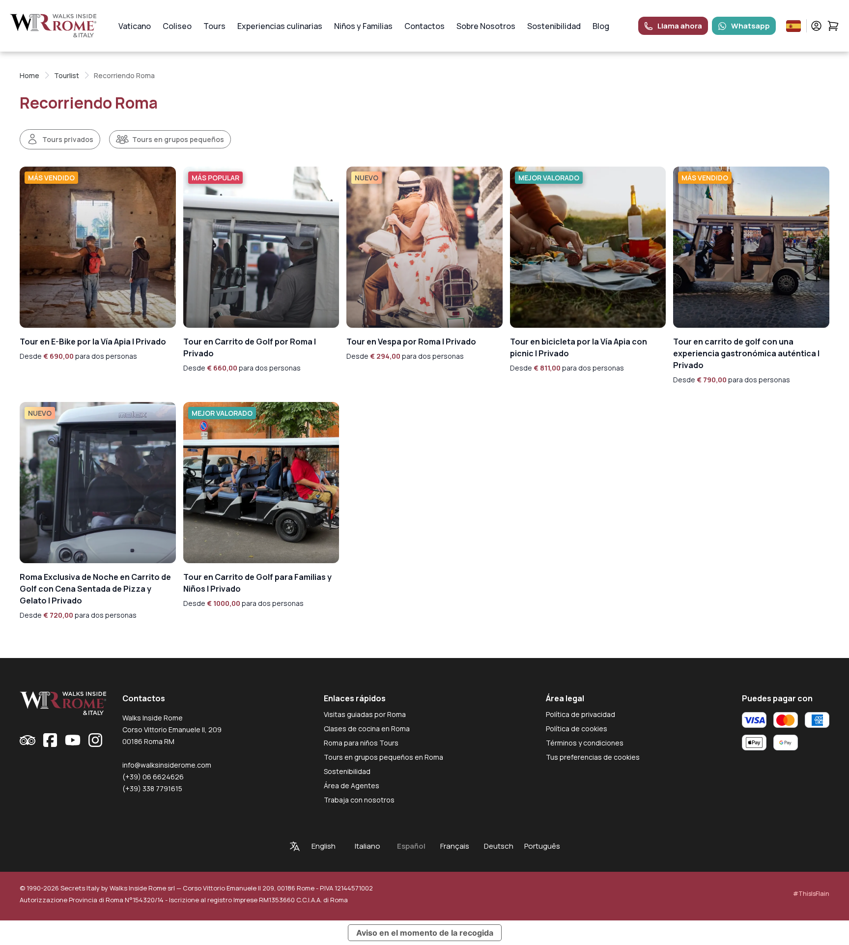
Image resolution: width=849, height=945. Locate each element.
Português (542, 846)
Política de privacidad (580, 714)
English (323, 846)
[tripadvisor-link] (27, 740)
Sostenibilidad (554, 26)
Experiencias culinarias (279, 26)
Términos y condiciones (584, 742)
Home (29, 75)
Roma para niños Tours (361, 742)
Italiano (367, 846)
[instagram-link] (95, 740)
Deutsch (498, 846)
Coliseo (177, 26)
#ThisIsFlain (811, 893)
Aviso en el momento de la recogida (424, 933)
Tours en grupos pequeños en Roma (383, 757)
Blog (601, 26)
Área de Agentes (351, 785)
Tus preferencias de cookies (593, 757)
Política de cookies (576, 728)
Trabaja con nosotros (359, 799)
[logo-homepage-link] (53, 26)
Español (411, 846)
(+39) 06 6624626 (153, 776)
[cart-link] (833, 26)
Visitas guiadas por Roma (365, 714)
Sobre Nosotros (485, 26)
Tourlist (66, 75)
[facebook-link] (50, 740)
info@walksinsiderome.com (166, 765)
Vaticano (134, 26)
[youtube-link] (73, 740)
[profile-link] (816, 26)
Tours (214, 26)
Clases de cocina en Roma (367, 728)
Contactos (424, 26)
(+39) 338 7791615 (152, 788)
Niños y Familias (363, 26)
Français (454, 846)
